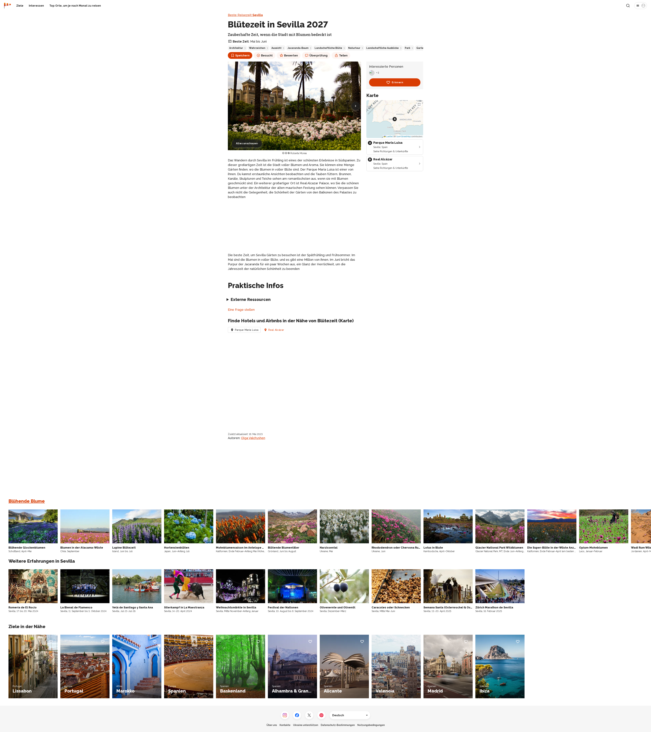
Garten (420, 48)
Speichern (242, 55)
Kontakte (285, 725)
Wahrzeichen (257, 48)
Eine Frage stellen (241, 309)
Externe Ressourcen (251, 299)
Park (407, 48)
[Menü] (640, 5)
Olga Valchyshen (253, 438)
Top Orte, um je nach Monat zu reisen (75, 5)
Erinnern (397, 82)
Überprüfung (318, 55)
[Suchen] (628, 5)
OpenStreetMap (403, 136)
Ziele (19, 5)
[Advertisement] (294, 226)
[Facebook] (297, 715)
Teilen (343, 55)
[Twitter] (309, 715)
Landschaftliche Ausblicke (382, 48)
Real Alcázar (276, 330)
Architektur (236, 48)
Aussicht (276, 48)
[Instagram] (285, 715)
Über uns (272, 725)
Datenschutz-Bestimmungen (338, 725)
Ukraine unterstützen (305, 725)
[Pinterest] (321, 715)
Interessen (36, 5)
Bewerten (291, 55)
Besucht (267, 55)
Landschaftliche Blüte (328, 48)
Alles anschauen (247, 143)
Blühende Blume (26, 501)
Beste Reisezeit (245, 15)
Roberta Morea (298, 153)
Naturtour (354, 48)
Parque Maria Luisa (247, 330)
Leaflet (389, 136)
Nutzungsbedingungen (371, 725)
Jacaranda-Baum (298, 48)
